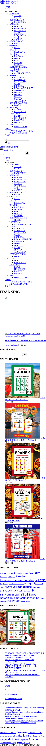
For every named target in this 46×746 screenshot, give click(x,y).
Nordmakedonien (18, 67)
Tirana (17, 16)
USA (11, 124)
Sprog (32, 594)
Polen (43, 736)
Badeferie (25, 573)
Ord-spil (18, 590)
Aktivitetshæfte (8, 573)
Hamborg (19, 120)
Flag (1, 584)
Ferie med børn (35, 732)
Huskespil (14, 345)
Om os (8, 129)
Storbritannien (18, 103)
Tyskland (14, 114)
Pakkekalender (27, 591)
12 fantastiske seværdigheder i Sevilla (20, 723)
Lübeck (18, 122)
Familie (20, 576)
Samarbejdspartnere (21, 131)
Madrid (18, 92)
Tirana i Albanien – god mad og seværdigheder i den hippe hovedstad (21, 660)
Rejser (14, 739)
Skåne (17, 110)
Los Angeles (20, 127)
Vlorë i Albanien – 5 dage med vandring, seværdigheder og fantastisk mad (21, 666)
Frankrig (5, 584)
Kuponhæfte (36, 587)
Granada (19, 90)
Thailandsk (3, 601)
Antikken (19, 573)
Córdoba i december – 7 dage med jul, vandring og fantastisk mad (25, 654)
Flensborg (20, 118)
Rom (16, 60)
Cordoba (19, 86)
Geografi (29, 583)
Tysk (9, 601)
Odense (18, 33)
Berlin (17, 116)
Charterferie (3, 577)
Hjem (7, 7)
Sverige (13, 107)
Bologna (18, 56)
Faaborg (18, 26)
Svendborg (20, 35)
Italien (13, 54)
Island (13, 50)
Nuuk (17, 48)
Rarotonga (20, 22)
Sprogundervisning (27, 597)
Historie (2, 587)
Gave (10, 584)
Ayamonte (19, 80)
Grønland (14, 46)
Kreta (17, 43)
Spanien (13, 75)
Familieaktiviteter (11, 580)
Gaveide (14, 584)
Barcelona (20, 82)
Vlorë (17, 18)
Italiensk (28, 587)
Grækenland (16, 41)
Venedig (18, 65)
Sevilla (18, 99)
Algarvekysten (22, 73)
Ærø (16, 37)
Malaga (18, 95)
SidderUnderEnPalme (9, 1)
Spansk (18, 595)
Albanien (14, 14)
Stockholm (20, 112)
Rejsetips (24, 740)
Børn (37, 573)
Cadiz (17, 84)
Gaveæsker (20, 584)
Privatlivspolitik (18, 133)
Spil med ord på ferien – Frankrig (25, 340)
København (20, 28)
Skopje (18, 69)
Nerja (17, 97)
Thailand (42, 598)
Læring (10, 591)
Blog (7, 9)
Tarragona (20, 101)
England (12, 577)
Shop (7, 135)
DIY (9, 577)
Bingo (31, 573)
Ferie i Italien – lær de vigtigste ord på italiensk (24, 721)
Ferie (7, 345)
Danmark (14, 24)
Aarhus (18, 39)
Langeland (20, 31)
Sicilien (18, 63)
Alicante (19, 78)
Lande (3, 590)
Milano (17, 58)
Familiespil (30, 580)
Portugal (14, 71)
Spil (25, 594)
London (18, 105)
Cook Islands (16, 20)
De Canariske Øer (23, 88)
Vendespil (27, 601)
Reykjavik (19, 52)
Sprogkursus (8, 597)
